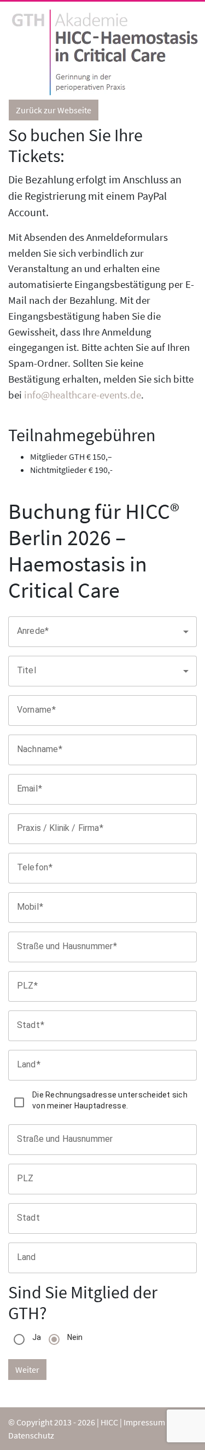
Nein (75, 1337)
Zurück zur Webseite (53, 110)
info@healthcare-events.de (82, 394)
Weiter (27, 1369)
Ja (37, 1337)
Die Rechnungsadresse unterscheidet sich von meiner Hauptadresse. (110, 1100)
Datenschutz (31, 1435)
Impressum (144, 1422)
